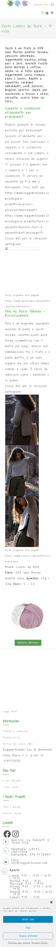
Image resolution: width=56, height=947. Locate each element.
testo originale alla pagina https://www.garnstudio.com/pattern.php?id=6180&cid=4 (27, 301)
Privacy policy (11, 737)
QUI (18, 238)
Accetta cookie (28, 919)
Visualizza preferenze (28, 936)
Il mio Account (12, 780)
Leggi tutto (10, 711)
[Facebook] (6, 833)
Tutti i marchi (12, 806)
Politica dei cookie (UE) (18, 743)
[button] (51, 902)
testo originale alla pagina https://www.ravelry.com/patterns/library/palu (28, 556)
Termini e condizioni (15, 731)
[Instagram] (15, 833)
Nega (28, 927)
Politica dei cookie (19, 942)
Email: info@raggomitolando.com (29, 861)
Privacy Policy (40, 942)
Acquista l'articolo (28, 642)
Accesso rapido (12, 813)
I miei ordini (11, 787)
